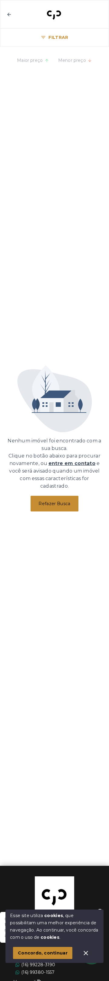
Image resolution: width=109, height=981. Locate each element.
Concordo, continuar (43, 953)
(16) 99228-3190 (38, 964)
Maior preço (30, 60)
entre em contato (71, 463)
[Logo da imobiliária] (54, 896)
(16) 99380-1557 (38, 972)
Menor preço (72, 60)
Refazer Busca (54, 503)
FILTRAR (58, 37)
